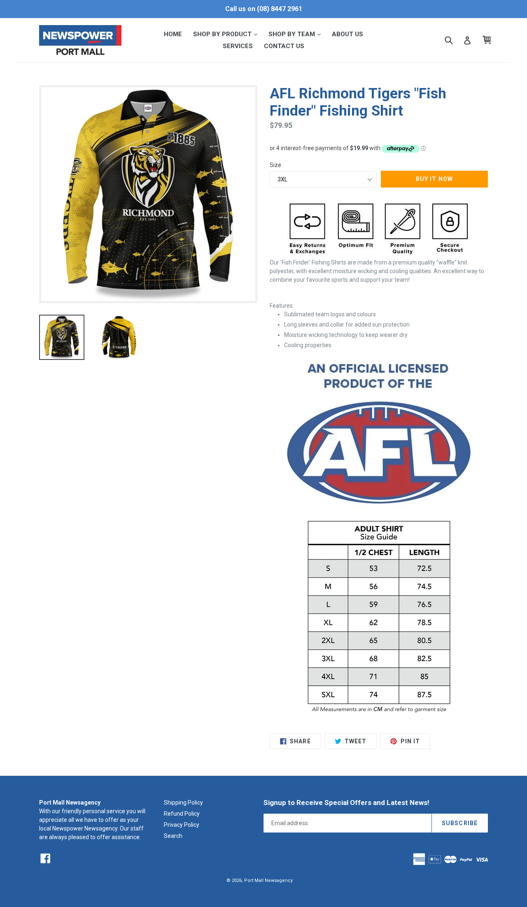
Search (173, 836)
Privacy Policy (181, 824)
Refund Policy (182, 813)
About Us (347, 34)
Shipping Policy (183, 802)
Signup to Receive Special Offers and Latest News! (346, 802)
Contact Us (284, 46)
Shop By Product (227, 34)
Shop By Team (297, 34)
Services (238, 46)
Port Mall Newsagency (268, 880)
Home (173, 34)
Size (275, 165)
